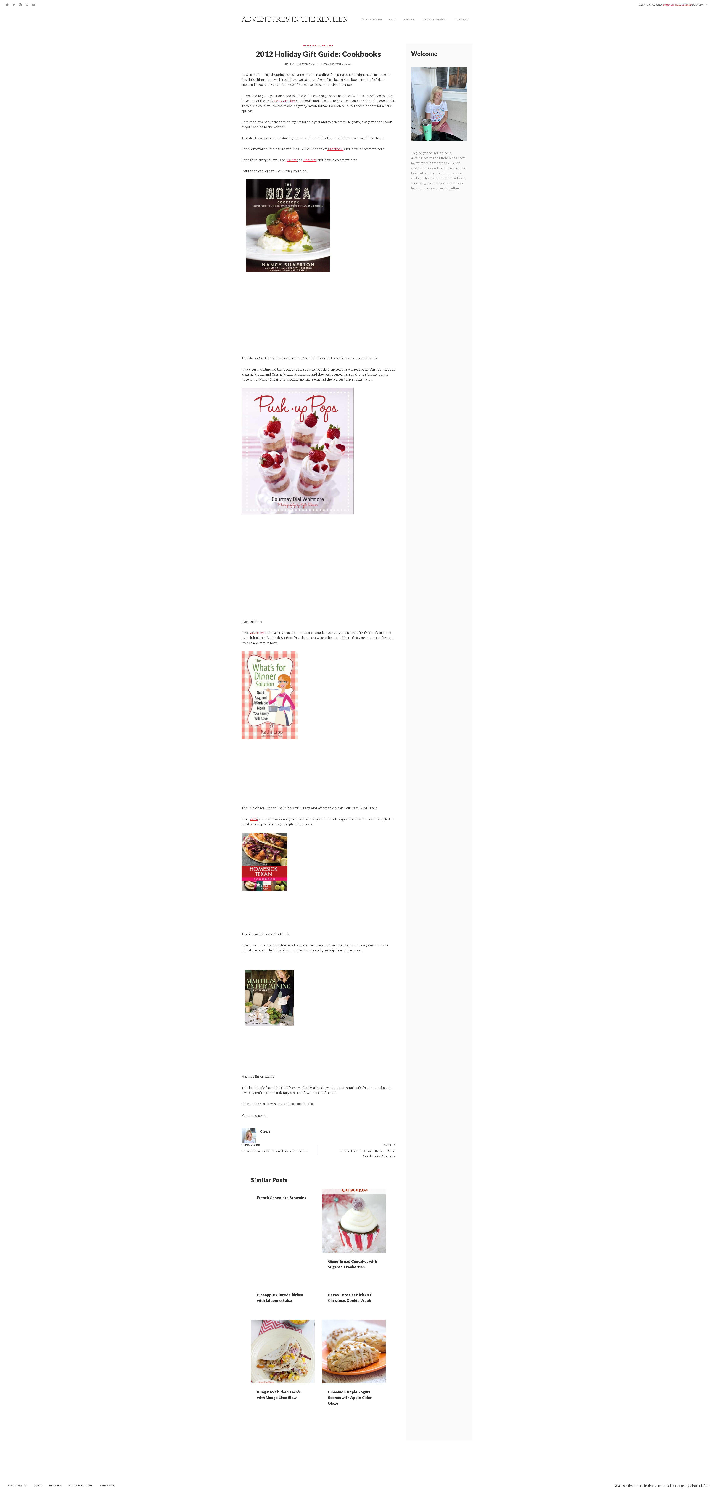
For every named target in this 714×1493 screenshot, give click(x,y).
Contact (461, 19)
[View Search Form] (707, 4)
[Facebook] (7, 4)
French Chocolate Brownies (281, 1197)
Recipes (409, 19)
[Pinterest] (33, 4)
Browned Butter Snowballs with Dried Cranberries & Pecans (366, 1150)
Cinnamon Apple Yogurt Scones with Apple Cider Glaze (350, 1397)
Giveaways (311, 45)
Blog (393, 19)
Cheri (292, 63)
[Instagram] (20, 4)
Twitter (292, 160)
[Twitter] (14, 4)
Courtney (256, 633)
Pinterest (309, 160)
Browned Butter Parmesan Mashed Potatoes (275, 1148)
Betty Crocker (285, 101)
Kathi (254, 819)
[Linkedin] (27, 4)
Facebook (335, 149)
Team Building (435, 19)
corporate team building (677, 4)
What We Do (372, 19)
